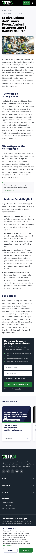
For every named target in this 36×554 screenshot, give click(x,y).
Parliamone (8, 190)
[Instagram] (8, 471)
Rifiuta (10, 550)
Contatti (26, 3)
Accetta (26, 550)
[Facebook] (12, 471)
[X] (21, 471)
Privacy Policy (7, 545)
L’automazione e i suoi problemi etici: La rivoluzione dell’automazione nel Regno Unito (16, 427)
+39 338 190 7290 (7, 505)
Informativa (18, 389)
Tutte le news (8, 10)
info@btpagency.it (7, 502)
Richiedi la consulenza (18, 384)
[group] (18, 425)
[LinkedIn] (4, 471)
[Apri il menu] (32, 3)
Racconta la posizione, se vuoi (15, 378)
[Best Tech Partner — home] (8, 3)
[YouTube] (17, 471)
